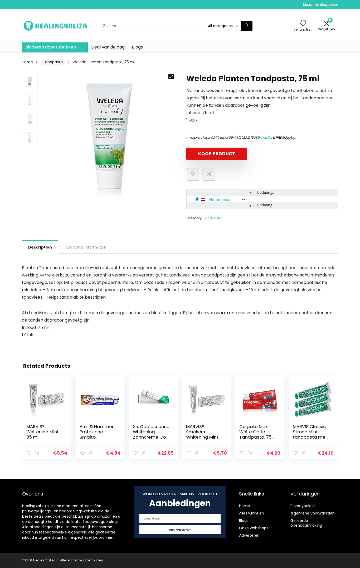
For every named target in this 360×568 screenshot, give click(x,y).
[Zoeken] (246, 26)
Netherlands (220, 199)
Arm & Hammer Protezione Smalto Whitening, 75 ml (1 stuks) (97, 437)
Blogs (137, 47)
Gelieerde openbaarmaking (306, 523)
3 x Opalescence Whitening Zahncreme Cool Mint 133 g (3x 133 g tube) (151, 437)
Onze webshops (253, 528)
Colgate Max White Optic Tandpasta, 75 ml (255, 434)
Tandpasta (53, 62)
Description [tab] (40, 247)
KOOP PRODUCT (216, 154)
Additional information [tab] (85, 247)
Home (27, 62)
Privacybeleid (302, 505)
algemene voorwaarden (312, 513)
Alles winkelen (251, 513)
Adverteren (249, 535)
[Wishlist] (303, 23)
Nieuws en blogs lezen (320, 4)
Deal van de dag (108, 47)
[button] (171, 76)
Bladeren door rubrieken (50, 47)
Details (266, 137)
